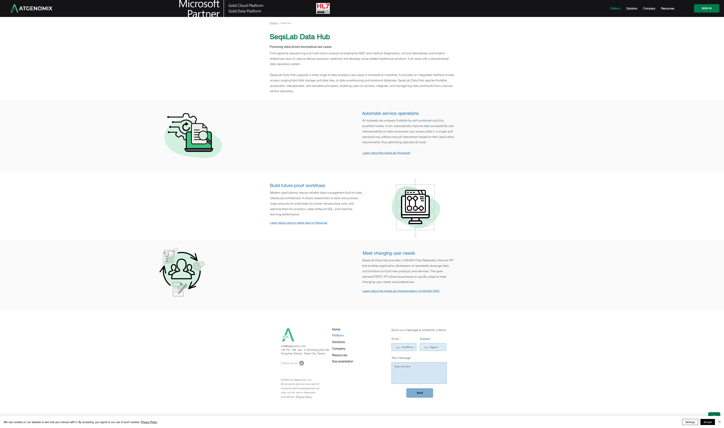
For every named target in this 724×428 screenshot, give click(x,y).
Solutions (338, 342)
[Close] (719, 422)
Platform (274, 23)
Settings (690, 422)
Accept (708, 422)
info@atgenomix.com (293, 346)
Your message (401, 357)
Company (338, 348)
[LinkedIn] (301, 363)
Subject (425, 338)
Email (395, 338)
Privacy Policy (304, 396)
